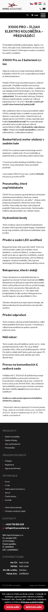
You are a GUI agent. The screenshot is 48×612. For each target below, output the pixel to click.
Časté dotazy (10, 496)
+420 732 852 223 (14, 524)
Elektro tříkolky (11, 440)
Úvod (7, 481)
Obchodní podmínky (13, 507)
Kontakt (8, 500)
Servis (7, 492)
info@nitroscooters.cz (17, 528)
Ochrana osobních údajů (15, 511)
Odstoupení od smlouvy (15, 489)
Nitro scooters (14, 585)
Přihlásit (8, 461)
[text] (24, 107)
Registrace (9, 464)
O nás (7, 485)
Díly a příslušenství (12, 444)
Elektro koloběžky (12, 436)
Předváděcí (10, 447)
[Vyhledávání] (27, 15)
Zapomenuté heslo (13, 468)
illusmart (42, 585)
